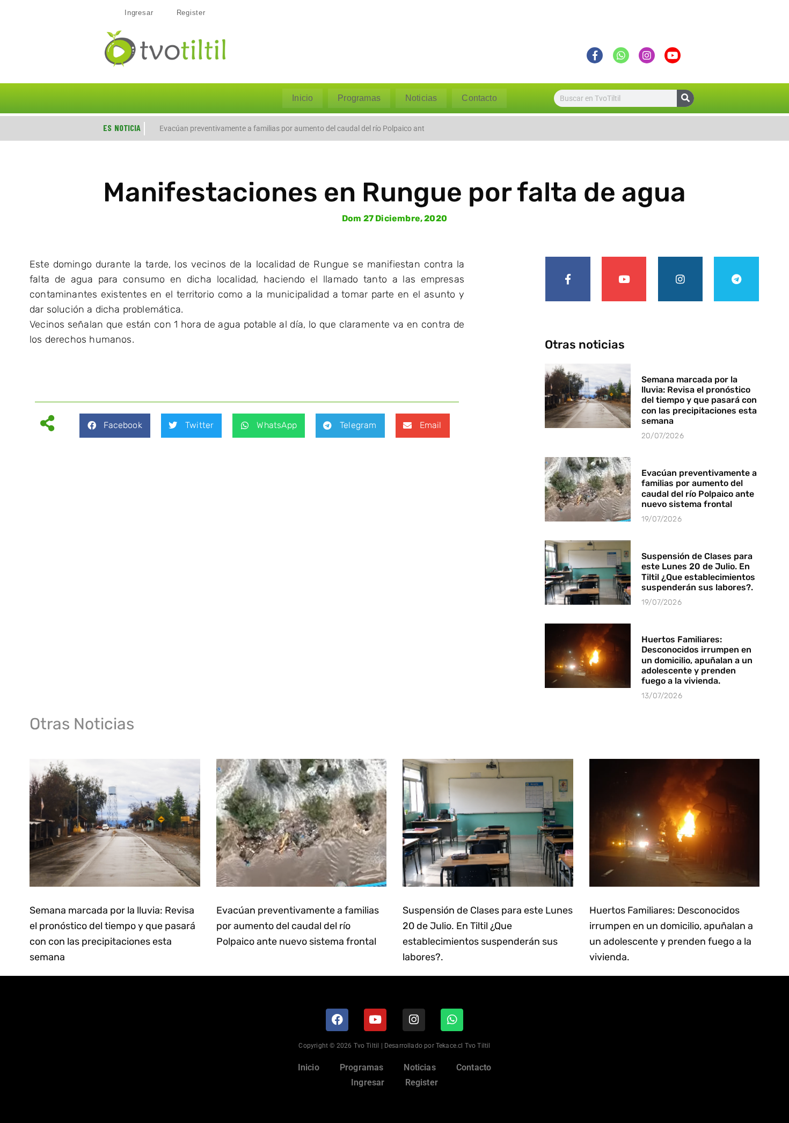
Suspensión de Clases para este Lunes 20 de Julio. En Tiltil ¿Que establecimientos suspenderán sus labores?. (698, 571)
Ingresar (139, 13)
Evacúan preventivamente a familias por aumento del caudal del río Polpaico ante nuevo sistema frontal (699, 488)
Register (191, 13)
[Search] (685, 98)
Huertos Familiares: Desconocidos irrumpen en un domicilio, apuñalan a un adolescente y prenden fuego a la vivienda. (697, 660)
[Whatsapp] (452, 1020)
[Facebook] (337, 1020)
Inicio (302, 98)
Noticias (421, 98)
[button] (114, 426)
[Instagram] (680, 279)
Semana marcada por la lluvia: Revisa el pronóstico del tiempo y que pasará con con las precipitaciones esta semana (699, 400)
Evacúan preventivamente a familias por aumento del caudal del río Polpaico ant (292, 128)
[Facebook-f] (567, 279)
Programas (359, 98)
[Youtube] (624, 279)
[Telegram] (736, 279)
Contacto (479, 98)
